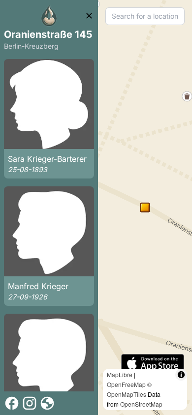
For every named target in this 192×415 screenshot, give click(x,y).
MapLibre (119, 374)
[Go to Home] (49, 16)
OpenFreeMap (126, 384)
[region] (145, 207)
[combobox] (145, 16)
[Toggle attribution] (181, 375)
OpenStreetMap (141, 404)
